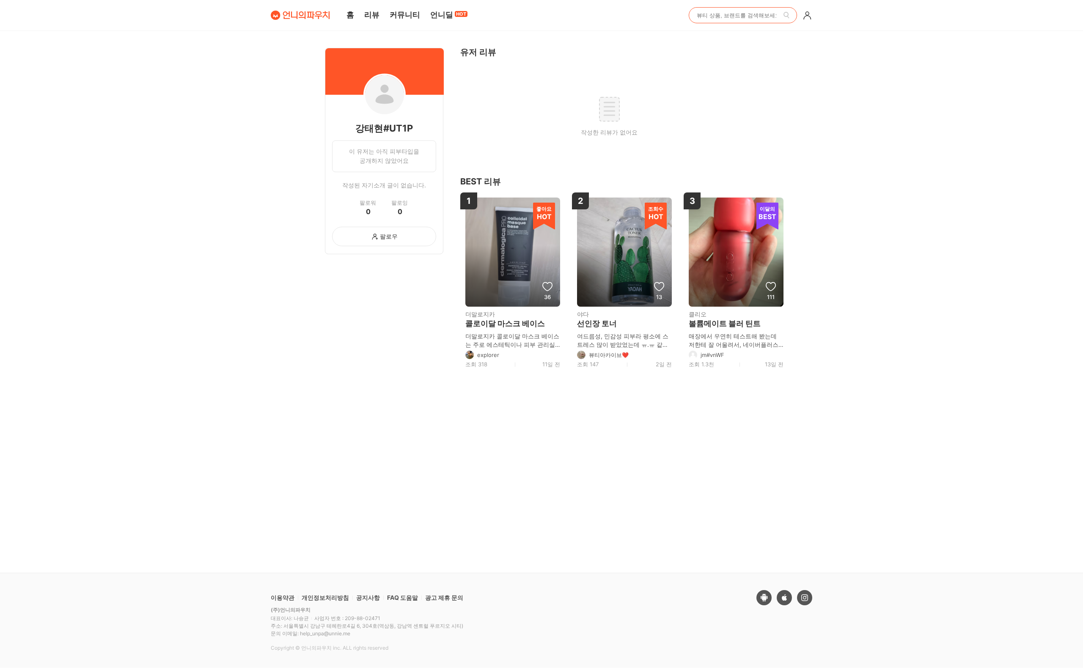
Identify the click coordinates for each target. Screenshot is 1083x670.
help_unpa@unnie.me (325, 633)
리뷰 (371, 14)
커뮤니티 (405, 14)
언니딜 (448, 14)
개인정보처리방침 (325, 597)
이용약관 (282, 597)
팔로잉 (399, 203)
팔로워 (368, 203)
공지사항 (368, 597)
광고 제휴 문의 (444, 597)
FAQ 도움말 (402, 597)
